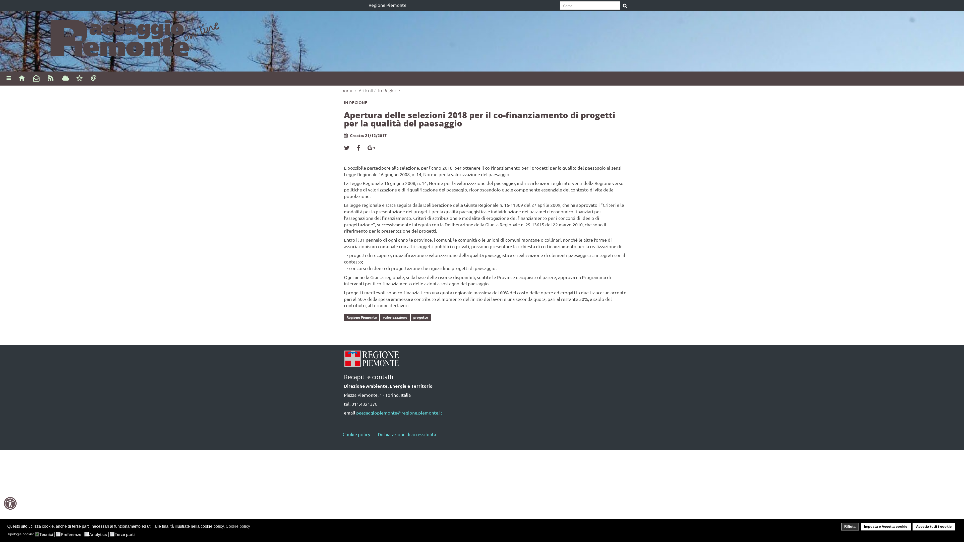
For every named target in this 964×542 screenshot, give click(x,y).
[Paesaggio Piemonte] (111, 35)
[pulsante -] (625, 6)
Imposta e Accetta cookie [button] (885, 526)
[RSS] (50, 78)
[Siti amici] (79, 79)
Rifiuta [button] (850, 526)
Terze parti (125, 535)
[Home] (21, 78)
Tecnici (46, 535)
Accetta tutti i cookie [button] (934, 526)
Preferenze (71, 535)
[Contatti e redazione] (93, 78)
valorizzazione (395, 317)
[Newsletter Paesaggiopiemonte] (36, 79)
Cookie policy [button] (238, 526)
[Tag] (65, 79)
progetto (420, 317)
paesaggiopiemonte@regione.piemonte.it (399, 412)
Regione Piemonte (387, 5)
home (347, 91)
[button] (253, 527)
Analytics (98, 535)
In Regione (389, 91)
